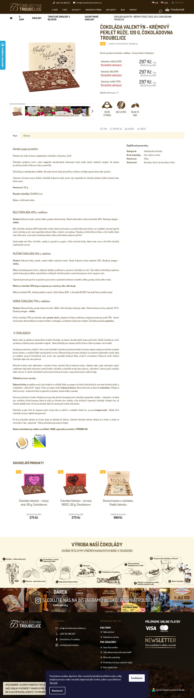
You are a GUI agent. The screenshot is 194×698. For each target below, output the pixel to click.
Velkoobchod (108, 632)
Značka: (123, 43)
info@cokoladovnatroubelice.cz (73, 628)
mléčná (151, 155)
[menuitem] (55, 9)
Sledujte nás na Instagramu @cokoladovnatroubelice (100, 600)
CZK (156, 3)
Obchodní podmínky (111, 657)
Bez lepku (148, 162)
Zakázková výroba (111, 637)
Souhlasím (136, 678)
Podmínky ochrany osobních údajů (117, 662)
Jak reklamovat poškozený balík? (117, 652)
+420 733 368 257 (67, 633)
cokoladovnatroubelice (69, 645)
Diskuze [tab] (26, 135)
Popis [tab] (15, 135)
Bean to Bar (170, 162)
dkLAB (181, 690)
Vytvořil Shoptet (162, 690)
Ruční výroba (158, 162)
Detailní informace (107, 92)
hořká (157, 155)
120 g (146, 158)
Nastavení (57, 690)
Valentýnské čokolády (153, 151)
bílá (145, 155)
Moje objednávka (110, 667)
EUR (166, 3)
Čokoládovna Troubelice (70, 639)
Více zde (53, 682)
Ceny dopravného (110, 647)
